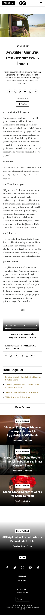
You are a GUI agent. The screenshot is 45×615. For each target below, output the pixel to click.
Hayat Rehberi (22, 46)
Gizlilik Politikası (22, 590)
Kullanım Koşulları (22, 592)
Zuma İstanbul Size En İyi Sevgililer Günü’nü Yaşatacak (22, 336)
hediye (16, 348)
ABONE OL (8, 3)
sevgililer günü (28, 346)
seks (8, 348)
